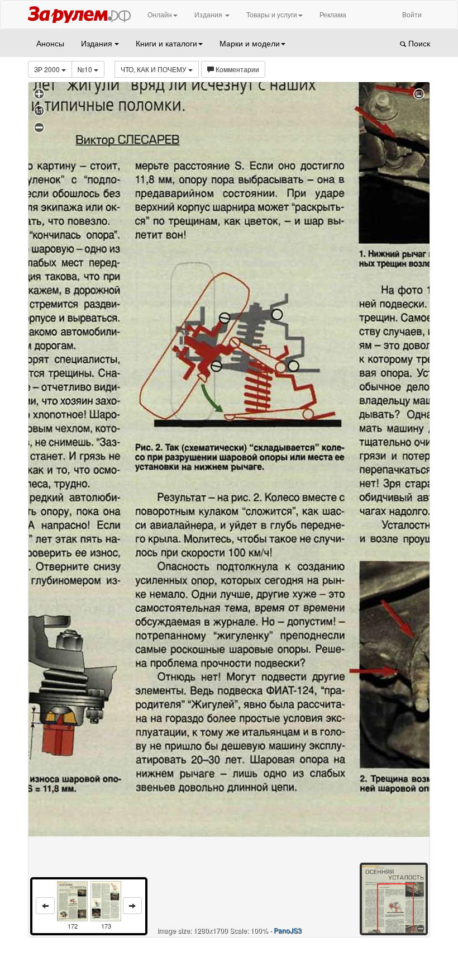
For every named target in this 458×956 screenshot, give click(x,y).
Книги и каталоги (166, 43)
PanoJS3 (288, 930)
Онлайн (159, 14)
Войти (412, 14)
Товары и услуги (271, 14)
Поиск (418, 43)
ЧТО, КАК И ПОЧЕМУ (154, 69)
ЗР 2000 (47, 69)
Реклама (332, 14)
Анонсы (50, 43)
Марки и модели (250, 43)
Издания (209, 14)
